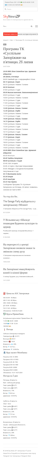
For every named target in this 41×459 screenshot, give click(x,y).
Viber (29, 456)
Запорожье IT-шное (24, 451)
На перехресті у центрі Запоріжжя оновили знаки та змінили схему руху (19, 248)
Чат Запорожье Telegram (18, 456)
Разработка (15, 453)
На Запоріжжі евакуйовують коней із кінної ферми (19, 270)
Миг (5, 44)
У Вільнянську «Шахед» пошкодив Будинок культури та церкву (20, 223)
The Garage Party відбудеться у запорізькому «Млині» (19, 202)
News (11, 16)
